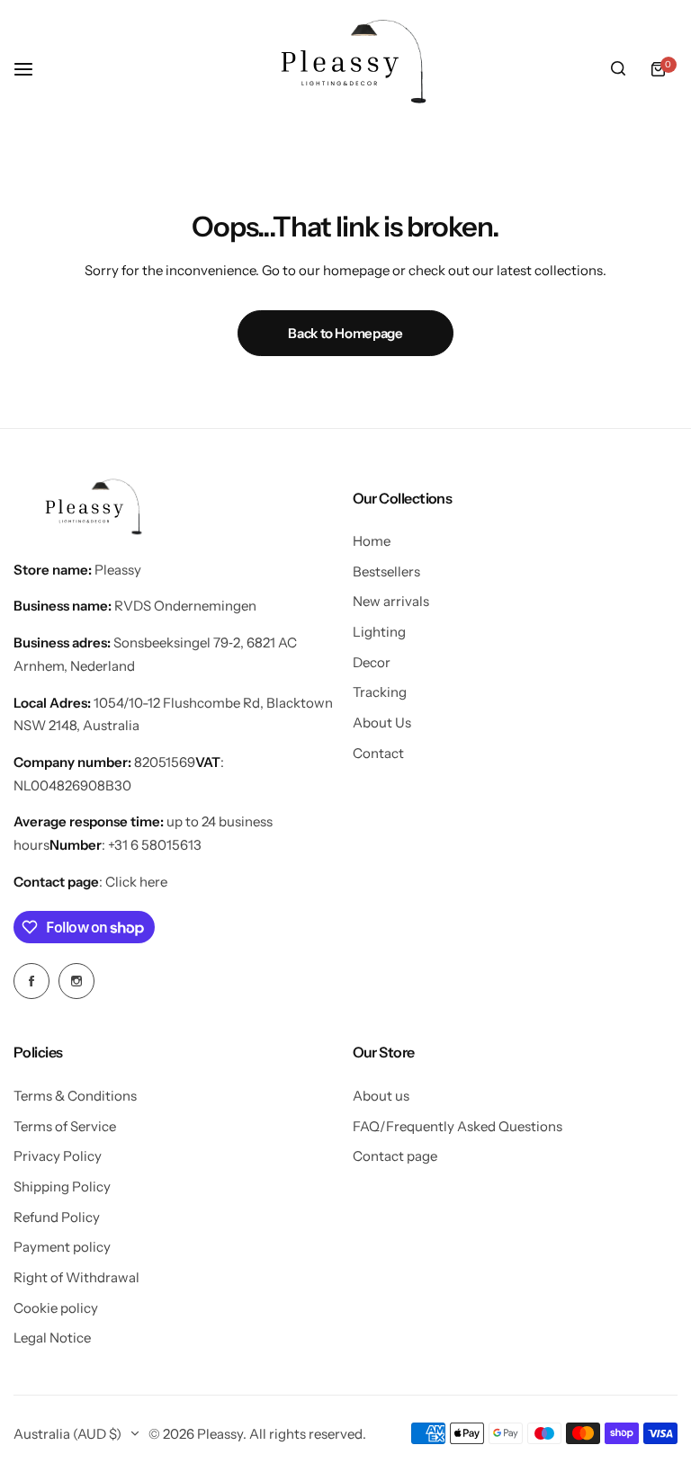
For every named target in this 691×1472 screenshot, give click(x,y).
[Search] (618, 69)
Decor (371, 662)
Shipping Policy (62, 1186)
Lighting (379, 631)
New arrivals (391, 601)
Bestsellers (386, 571)
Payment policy (62, 1246)
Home (371, 540)
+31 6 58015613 (155, 844)
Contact (378, 753)
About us (381, 1095)
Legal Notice (52, 1337)
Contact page (395, 1155)
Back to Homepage (345, 333)
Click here (136, 881)
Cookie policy (55, 1307)
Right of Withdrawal (76, 1277)
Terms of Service (64, 1126)
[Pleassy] (345, 69)
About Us (382, 722)
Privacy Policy (57, 1155)
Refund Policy (56, 1217)
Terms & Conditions (75, 1095)
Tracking (380, 691)
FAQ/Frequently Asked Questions (457, 1126)
